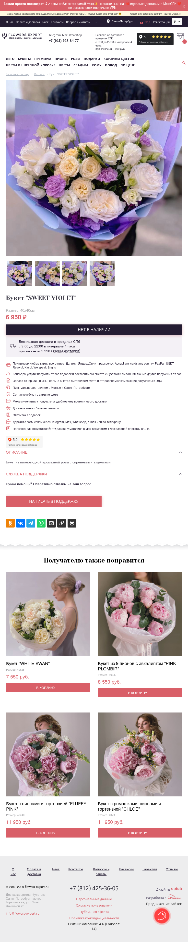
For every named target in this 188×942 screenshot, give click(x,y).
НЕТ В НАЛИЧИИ (94, 329)
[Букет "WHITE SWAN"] (48, 616)
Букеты (24, 59)
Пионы (61, 59)
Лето (10, 59)
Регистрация (161, 22)
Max (65, 35)
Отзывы (172, 869)
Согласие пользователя (94, 905)
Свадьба (80, 65)
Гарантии (149, 869)
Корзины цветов (119, 59)
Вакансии (126, 869)
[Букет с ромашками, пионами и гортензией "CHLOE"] (140, 756)
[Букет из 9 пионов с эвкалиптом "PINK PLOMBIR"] (140, 616)
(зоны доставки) (66, 351)
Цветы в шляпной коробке (30, 65)
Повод (111, 65)
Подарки (92, 59)
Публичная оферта (94, 911)
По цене (127, 65)
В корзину (45, 687)
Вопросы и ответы (78, 22)
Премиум (42, 59)
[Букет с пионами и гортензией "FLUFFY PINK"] (48, 756)
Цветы (64, 65)
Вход (147, 22)
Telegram (55, 35)
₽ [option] (175, 21)
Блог (45, 22)
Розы (75, 59)
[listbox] (177, 21)
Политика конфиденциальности (94, 918)
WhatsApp (75, 35)
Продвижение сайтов (164, 903)
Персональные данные (94, 899)
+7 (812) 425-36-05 (94, 888)
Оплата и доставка (28, 22)
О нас (9, 22)
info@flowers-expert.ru (22, 913)
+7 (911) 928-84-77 (64, 41)
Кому (97, 65)
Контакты (57, 22)
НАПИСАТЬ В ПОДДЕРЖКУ (54, 501)
